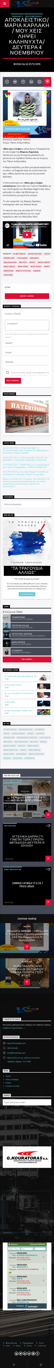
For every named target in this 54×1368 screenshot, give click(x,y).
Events (8, 1083)
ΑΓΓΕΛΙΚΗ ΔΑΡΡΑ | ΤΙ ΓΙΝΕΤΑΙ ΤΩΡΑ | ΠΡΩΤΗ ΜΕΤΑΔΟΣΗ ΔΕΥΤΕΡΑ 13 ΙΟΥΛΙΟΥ (27, 841)
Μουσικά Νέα (10, 826)
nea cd (21, 746)
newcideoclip (11, 750)
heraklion (9, 258)
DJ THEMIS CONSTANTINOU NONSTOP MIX (20, 676)
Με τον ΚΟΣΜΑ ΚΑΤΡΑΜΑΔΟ (19, 693)
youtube (8, 275)
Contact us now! (12, 1086)
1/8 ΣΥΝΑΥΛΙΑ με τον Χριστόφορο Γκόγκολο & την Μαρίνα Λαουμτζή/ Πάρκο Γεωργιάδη (25, 473)
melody (23, 262)
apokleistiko (35, 254)
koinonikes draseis (27, 738)
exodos (40, 733)
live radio (22, 258)
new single (9, 266)
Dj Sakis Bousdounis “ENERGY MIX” (18, 710)
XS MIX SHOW (9, 702)
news (47, 266)
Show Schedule (12, 1079)
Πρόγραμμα (28, 1343)
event (31, 733)
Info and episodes (27, 594)
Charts (41, 1343)
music (32, 262)
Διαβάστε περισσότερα (13, 1028)
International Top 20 (13, 685)
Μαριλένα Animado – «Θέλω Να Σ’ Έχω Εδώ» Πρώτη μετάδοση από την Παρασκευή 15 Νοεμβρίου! (27, 936)
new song (23, 266)
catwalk (39, 729)
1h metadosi (19, 254)
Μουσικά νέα (11, 1343)
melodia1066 (10, 262)
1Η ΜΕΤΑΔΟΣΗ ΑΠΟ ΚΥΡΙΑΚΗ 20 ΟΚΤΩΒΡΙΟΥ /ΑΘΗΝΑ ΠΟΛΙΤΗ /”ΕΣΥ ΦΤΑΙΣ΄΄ (27, 971)
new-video (36, 266)
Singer (36, 271)
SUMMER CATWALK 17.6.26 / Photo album (27, 885)
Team (8, 1345)
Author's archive (27, 296)
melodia (34, 258)
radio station (23, 271)
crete (47, 254)
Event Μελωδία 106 (12, 782)
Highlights (17, 16)
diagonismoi (18, 733)
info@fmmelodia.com (16, 1053)
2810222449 (12, 1048)
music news (44, 262)
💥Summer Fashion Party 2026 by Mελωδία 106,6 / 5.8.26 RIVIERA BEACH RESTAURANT (28, 797)
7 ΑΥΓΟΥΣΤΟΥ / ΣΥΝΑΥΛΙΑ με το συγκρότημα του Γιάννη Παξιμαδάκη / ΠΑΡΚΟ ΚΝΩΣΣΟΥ (26, 466)
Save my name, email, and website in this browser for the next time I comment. (31, 372)
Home (8, 1076)
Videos (18, 1345)
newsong (8, 271)
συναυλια (29, 758)
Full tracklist (27, 659)
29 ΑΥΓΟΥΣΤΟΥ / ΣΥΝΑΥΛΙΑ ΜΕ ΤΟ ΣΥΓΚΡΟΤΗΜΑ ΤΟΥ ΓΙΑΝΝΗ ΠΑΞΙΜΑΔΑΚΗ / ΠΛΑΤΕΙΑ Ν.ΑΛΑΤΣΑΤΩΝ (26, 451)
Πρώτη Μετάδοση (33, 16)
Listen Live (42, 1345)
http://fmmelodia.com (16, 1043)
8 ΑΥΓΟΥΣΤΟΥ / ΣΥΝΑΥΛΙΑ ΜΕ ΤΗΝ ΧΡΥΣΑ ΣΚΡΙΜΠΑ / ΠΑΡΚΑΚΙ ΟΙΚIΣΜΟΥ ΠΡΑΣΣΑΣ (25, 459)
